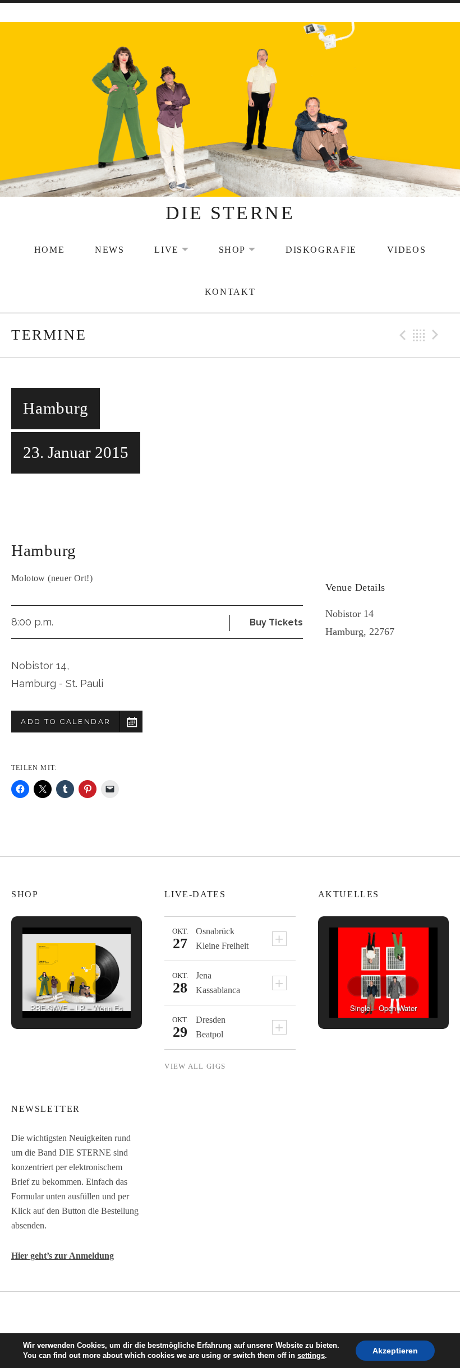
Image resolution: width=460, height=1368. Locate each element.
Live (178, 250)
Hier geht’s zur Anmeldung (62, 1255)
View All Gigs (195, 1066)
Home (49, 250)
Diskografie (321, 250)
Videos (406, 250)
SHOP (244, 250)
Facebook (202, 1313)
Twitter (230, 1313)
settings (311, 1355)
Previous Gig (401, 335)
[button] (51, 986)
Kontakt (230, 292)
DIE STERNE (230, 212)
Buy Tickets (276, 622)
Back (419, 335)
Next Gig (437, 335)
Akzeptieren (395, 1350)
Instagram (259, 1313)
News (109, 250)
